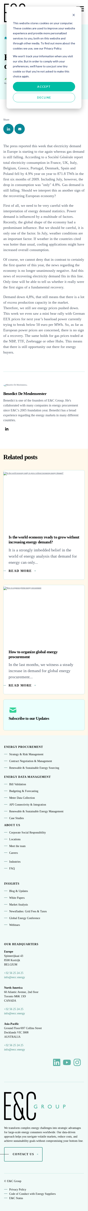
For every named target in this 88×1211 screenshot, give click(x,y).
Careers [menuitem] (13, 852)
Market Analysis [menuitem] (18, 904)
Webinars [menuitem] (14, 924)
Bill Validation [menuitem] (17, 784)
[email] (20, 129)
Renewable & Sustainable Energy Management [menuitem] (36, 811)
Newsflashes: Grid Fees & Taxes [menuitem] (28, 911)
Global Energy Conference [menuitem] (24, 918)
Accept (44, 86)
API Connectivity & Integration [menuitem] (27, 804)
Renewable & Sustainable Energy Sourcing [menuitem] (34, 767)
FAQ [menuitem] (12, 868)
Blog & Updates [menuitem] (18, 891)
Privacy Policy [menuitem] (17, 1189)
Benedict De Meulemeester (24, 393)
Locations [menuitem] (14, 839)
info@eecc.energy (14, 977)
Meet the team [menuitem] (17, 846)
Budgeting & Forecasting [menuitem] (23, 791)
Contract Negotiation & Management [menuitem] (30, 761)
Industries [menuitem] (14, 861)
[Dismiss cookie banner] (73, 15)
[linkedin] (8, 129)
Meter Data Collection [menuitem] (22, 797)
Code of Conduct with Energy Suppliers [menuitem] (32, 1193)
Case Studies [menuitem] (16, 818)
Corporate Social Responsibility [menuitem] (27, 832)
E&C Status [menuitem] (16, 1198)
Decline (44, 97)
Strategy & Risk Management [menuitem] (26, 754)
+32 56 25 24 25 (13, 973)
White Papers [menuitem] (17, 897)
